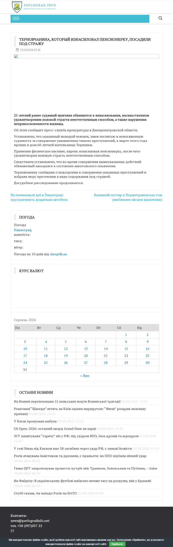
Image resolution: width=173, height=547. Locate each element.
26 (66, 362)
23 (147, 355)
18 (46, 355)
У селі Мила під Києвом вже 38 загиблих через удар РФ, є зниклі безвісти (73, 448)
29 (126, 362)
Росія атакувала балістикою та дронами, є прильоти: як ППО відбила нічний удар (80, 455)
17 (25, 355)
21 (106, 355)
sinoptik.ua (58, 254)
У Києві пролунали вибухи (35, 421)
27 (86, 362)
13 (86, 348)
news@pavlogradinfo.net (30, 520)
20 (86, 355)
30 (147, 362)
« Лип (84, 375)
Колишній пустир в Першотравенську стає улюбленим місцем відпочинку (128, 197)
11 (46, 348)
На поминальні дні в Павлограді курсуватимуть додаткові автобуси (39, 197)
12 (66, 348)
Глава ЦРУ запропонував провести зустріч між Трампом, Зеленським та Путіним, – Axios (85, 468)
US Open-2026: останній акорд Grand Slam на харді (55, 428)
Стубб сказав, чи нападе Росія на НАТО (45, 493)
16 (147, 348)
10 (25, 348)
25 (46, 362)
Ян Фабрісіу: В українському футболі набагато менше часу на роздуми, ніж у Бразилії (82, 480)
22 (126, 355)
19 (66, 355)
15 (126, 348)
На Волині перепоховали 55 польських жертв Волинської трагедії (67, 401)
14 (106, 348)
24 (25, 362)
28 (106, 362)
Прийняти (117, 544)
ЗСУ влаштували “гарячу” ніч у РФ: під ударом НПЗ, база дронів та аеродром (76, 436)
